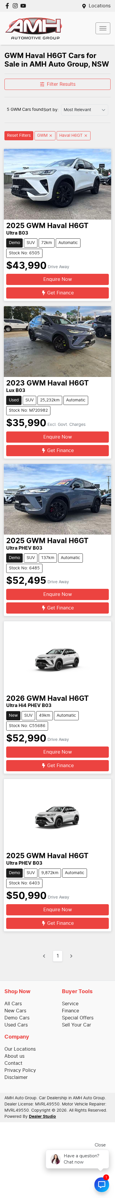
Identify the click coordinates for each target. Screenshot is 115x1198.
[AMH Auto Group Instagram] (16, 6)
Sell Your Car (76, 1025)
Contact (13, 1063)
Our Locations (20, 1049)
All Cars (13, 1003)
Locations (100, 6)
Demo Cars (16, 1018)
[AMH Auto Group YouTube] (24, 6)
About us (14, 1056)
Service (70, 1003)
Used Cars (16, 1025)
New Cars (15, 1011)
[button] (103, 28)
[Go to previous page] (44, 956)
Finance (70, 1011)
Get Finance (60, 293)
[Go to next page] (71, 956)
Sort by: (51, 110)
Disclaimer (16, 1077)
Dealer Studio (42, 1117)
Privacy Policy (20, 1070)
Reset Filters (19, 136)
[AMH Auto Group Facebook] (8, 6)
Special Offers (77, 1018)
